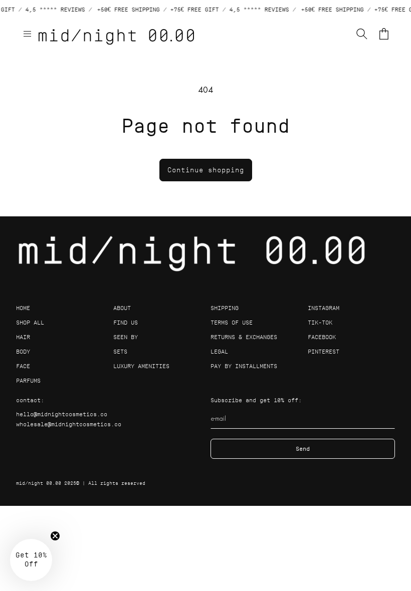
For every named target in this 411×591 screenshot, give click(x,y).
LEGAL (219, 351)
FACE (23, 366)
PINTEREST (323, 351)
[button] (27, 34)
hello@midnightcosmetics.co (61, 414)
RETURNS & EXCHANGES (244, 337)
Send (303, 448)
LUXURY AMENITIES (141, 366)
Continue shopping (205, 170)
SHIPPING (225, 308)
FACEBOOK (322, 337)
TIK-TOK (320, 322)
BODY (23, 351)
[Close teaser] (55, 536)
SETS (120, 351)
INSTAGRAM (323, 308)
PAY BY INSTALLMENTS (244, 366)
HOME (23, 308)
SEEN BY (125, 337)
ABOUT (122, 308)
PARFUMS (28, 380)
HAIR (23, 337)
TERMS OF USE (232, 322)
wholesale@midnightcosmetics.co (68, 424)
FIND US (125, 322)
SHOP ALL (30, 322)
